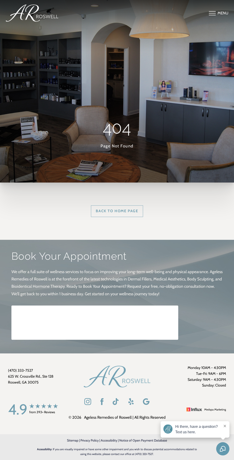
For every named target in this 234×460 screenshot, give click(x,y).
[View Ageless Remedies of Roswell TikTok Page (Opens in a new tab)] (116, 402)
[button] (212, 13)
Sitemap (72, 440)
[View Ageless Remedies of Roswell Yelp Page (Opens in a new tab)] (131, 402)
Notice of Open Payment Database (143, 440)
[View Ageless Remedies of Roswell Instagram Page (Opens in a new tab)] (88, 402)
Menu (223, 13)
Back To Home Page (117, 211)
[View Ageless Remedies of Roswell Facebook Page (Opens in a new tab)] (102, 402)
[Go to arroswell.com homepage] (42, 13)
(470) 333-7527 (144, 454)
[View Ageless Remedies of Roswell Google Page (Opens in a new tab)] (146, 402)
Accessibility (109, 440)
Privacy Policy (89, 440)
